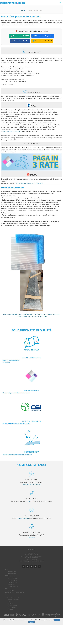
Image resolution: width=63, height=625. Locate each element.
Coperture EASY (12, 577)
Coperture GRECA (12, 582)
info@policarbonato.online (31, 484)
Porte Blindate (11, 607)
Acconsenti (57, 620)
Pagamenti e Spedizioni (39, 316)
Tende (9, 601)
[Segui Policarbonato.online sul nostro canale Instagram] (39, 566)
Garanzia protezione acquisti (11, 131)
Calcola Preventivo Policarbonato (14, 592)
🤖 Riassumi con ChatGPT (20, 36)
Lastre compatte (12, 573)
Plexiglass (10, 609)
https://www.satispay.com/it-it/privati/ (29, 183)
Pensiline (10, 603)
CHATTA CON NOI (31, 559)
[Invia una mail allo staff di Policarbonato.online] (27, 566)
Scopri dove (32, 537)
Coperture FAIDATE (13, 586)
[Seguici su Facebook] (23, 566)
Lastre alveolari (12, 571)
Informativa (31, 622)
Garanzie (56, 314)
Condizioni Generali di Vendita (28, 314)
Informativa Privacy (23, 316)
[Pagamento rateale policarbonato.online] (31, 169)
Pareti (6, 588)
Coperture (7, 575)
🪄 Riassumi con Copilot (19, 41)
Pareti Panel (11, 590)
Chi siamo (7, 594)
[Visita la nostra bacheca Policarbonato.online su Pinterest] (35, 566)
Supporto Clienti (23, 518)
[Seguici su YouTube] (31, 566)
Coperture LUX (11, 584)
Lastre (6, 569)
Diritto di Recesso (46, 314)
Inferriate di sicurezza (13, 599)
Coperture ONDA (12, 580)
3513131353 (30, 501)
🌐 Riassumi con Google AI (42, 41)
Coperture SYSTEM (13, 579)
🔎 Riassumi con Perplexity (42, 36)
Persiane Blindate (12, 605)
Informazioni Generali (10, 314)
